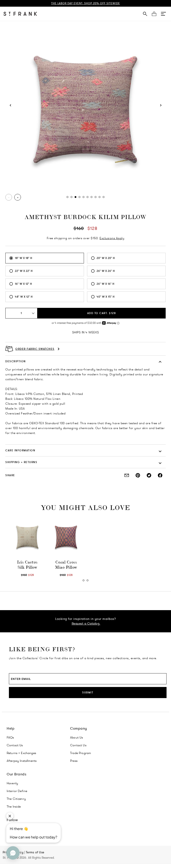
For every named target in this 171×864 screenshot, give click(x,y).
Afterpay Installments (22, 761)
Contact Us (15, 745)
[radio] (44, 258)
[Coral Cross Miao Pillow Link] (66, 537)
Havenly (12, 783)
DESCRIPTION (15, 361)
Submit (87, 692)
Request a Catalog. (86, 623)
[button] (163, 14)
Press (73, 761)
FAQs (10, 737)
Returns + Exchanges (21, 753)
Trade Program (80, 753)
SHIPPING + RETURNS (21, 462)
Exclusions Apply (112, 238)
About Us (76, 737)
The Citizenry (16, 799)
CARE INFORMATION (20, 450)
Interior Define (17, 791)
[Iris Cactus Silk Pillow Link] (27, 537)
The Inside (14, 806)
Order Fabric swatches (35, 349)
